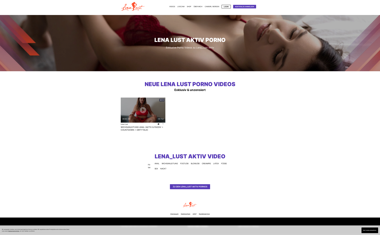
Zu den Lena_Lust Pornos (190, 186)
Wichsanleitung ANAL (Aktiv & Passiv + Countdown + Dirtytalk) (142, 128)
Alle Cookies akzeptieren (369, 230)
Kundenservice (204, 214)
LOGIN (226, 7)
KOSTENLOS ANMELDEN (244, 7)
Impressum (174, 214)
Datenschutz (185, 214)
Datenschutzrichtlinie (13, 231)
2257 (195, 214)
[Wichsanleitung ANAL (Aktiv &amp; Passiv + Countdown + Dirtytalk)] (143, 110)
